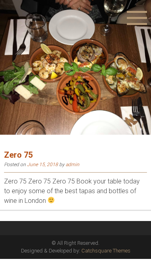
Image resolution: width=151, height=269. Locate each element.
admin (72, 164)
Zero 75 (18, 155)
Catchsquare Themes (105, 251)
